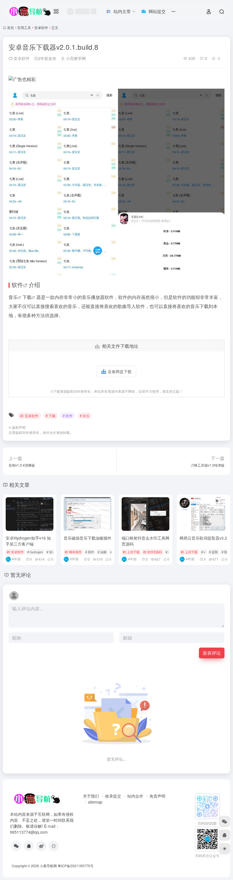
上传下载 (133, 552)
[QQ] (29, 846)
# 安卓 (51, 552)
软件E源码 (154, 552)
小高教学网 (75, 58)
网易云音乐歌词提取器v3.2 (203, 538)
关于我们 (91, 796)
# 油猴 (102, 552)
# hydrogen (35, 552)
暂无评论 (21, 574)
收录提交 (113, 796)
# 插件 (89, 552)
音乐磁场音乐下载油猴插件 (87, 538)
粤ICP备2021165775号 (75, 865)
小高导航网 (48, 865)
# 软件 (67, 415)
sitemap (95, 802)
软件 (17, 284)
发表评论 (212, 653)
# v (203, 552)
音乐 (13, 297)
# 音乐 (85, 415)
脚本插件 (75, 552)
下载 (27, 297)
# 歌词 (226, 552)
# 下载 (50, 415)
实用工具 (24, 27)
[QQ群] (54, 846)
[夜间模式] (224, 848)
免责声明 (157, 796)
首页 (10, 27)
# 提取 (213, 552)
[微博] (41, 846)
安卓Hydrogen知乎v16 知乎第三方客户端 (28, 541)
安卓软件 (41, 27)
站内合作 (135, 796)
